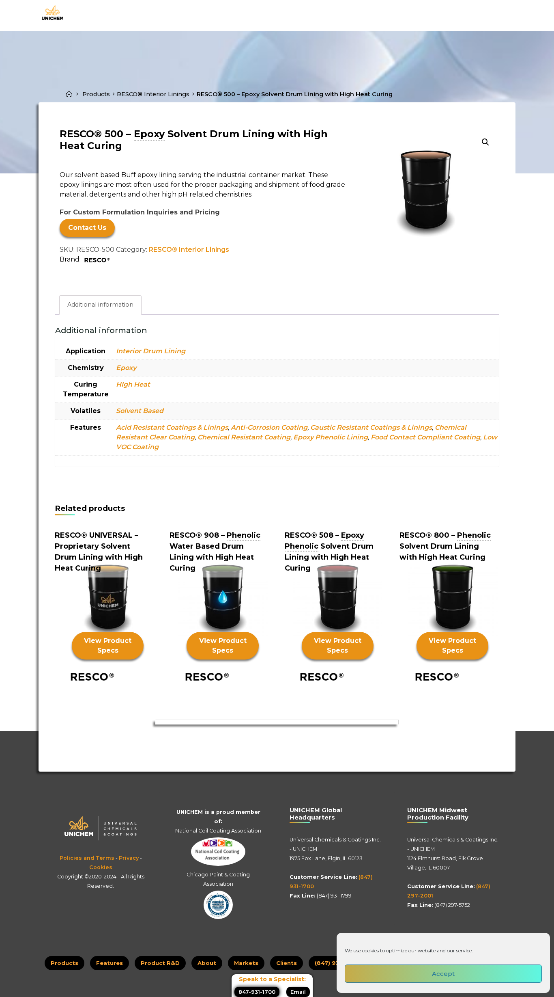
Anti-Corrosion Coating (269, 427)
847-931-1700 (256, 992)
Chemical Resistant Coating (244, 437)
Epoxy (126, 368)
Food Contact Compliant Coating (425, 437)
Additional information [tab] (100, 304)
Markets (246, 963)
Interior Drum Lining (150, 351)
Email (298, 992)
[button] (485, 142)
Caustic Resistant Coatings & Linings (371, 427)
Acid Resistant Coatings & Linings (172, 427)
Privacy (129, 858)
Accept (443, 974)
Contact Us (87, 227)
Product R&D (160, 963)
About (207, 963)
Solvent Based (139, 411)
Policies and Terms (87, 858)
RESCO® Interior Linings (153, 94)
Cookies (100, 867)
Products (96, 94)
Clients (286, 963)
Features (109, 963)
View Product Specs (107, 645)
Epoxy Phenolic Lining (330, 437)
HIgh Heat (133, 384)
